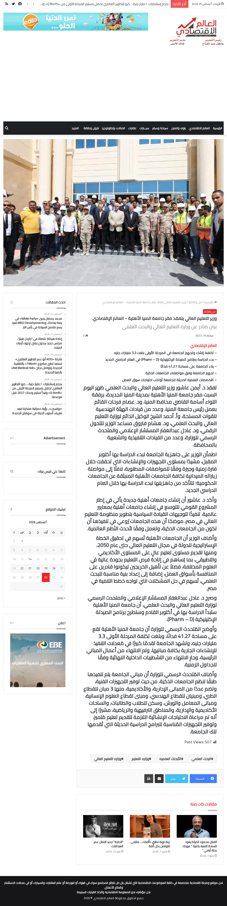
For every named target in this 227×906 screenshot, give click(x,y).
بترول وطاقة (91, 128)
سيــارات (144, 128)
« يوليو (61, 597)
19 (45, 568)
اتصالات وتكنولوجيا (113, 128)
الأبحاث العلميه (170, 758)
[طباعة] (148, 778)
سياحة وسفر (160, 128)
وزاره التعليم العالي (107, 758)
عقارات (132, 128)
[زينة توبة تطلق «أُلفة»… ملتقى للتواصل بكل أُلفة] (150, 826)
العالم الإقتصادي (203, 345)
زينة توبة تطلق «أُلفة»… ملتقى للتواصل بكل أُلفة (150, 844)
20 (37, 568)
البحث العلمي (201, 758)
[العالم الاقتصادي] (196, 31)
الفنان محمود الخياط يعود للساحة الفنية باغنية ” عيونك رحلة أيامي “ (199, 846)
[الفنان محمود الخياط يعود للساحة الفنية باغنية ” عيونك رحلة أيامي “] (197, 826)
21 (29, 568)
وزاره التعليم (140, 758)
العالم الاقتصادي (199, 128)
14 (29, 559)
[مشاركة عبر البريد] (159, 778)
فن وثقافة (195, 302)
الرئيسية (217, 128)
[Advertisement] (113, 88)
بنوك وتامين (178, 128)
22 (21, 568)
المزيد (75, 128)
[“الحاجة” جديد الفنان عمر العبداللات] (103, 826)
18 (53, 568)
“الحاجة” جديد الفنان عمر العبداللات (108, 844)
